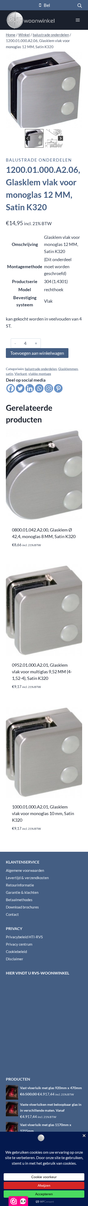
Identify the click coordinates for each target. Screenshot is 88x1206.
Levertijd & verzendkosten (27, 877)
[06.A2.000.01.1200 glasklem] (44, 90)
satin (9, 374)
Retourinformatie (20, 885)
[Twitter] (20, 388)
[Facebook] (10, 388)
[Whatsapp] (39, 388)
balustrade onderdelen (39, 160)
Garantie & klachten (22, 892)
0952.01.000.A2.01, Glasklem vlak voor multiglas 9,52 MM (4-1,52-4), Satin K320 (42, 671)
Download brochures (22, 907)
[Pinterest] (58, 388)
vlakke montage (39, 374)
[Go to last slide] (27, 138)
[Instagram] (48, 388)
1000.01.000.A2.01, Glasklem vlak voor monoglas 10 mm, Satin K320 (43, 813)
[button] (34, 138)
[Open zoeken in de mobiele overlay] (79, 5)
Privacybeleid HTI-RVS (24, 937)
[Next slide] (60, 138)
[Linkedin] (29, 388)
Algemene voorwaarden (25, 870)
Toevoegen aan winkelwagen (37, 353)
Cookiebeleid (16, 951)
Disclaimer (14, 959)
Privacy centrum (19, 944)
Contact (12, 914)
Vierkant (20, 374)
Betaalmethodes (19, 899)
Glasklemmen (68, 369)
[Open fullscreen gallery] (77, 123)
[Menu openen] (77, 20)
